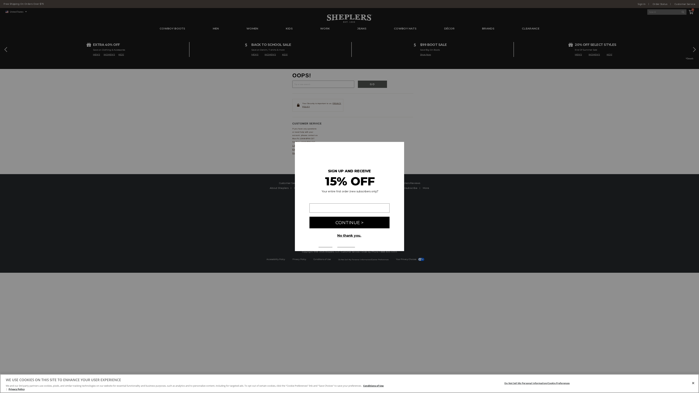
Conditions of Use (373, 385)
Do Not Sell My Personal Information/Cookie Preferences (537, 383)
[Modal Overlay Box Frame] (349, 196)
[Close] (693, 383)
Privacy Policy (17, 389)
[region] (349, 383)
